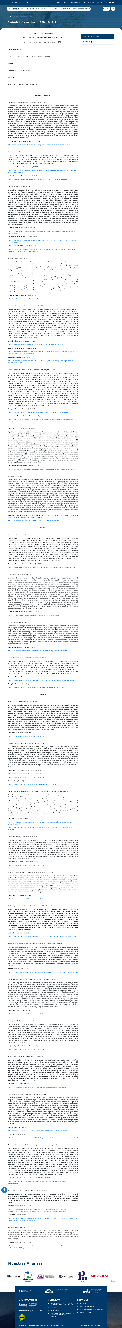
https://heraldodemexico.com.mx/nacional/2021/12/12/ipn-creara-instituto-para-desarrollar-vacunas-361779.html (43, 1138)
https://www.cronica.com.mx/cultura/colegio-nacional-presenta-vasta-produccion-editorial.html (37, 1087)
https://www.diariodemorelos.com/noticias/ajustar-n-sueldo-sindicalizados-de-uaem (34, 299)
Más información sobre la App (27, 1307)
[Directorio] (27, 2)
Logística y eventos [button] (85, 1312)
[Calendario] (30, 2)
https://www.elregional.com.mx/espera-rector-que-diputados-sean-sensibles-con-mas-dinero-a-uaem (39, 145)
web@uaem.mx (55, 1316)
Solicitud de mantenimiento (87, 1306)
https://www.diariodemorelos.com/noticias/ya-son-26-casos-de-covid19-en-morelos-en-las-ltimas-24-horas (41, 680)
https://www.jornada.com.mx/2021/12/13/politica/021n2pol (26, 1014)
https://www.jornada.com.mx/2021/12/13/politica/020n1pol (26, 777)
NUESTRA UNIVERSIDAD (27, 9)
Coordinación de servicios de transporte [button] (91, 1309)
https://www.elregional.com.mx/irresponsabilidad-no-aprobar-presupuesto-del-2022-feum (35, 344)
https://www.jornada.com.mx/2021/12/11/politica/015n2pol (26, 899)
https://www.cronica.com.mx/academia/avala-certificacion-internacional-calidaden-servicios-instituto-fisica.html (42, 936)
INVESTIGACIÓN (53, 9)
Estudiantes (57, 2)
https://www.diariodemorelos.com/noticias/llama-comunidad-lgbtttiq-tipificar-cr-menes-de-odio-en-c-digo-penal (42, 567)
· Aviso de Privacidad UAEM (85, 1325)
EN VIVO (107, 9)
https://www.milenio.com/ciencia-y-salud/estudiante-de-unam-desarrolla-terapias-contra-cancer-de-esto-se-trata (43, 972)
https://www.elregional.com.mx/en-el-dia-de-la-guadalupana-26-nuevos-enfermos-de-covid (36, 687)
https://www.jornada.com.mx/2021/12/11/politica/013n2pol (26, 1049)
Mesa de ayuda (84, 1303)
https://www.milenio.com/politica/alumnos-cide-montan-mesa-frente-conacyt (32, 784)
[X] (107, 2)
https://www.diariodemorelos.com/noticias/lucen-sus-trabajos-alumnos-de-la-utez (33, 615)
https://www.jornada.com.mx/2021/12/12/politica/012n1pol (26, 774)
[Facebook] (104, 2)
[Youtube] (110, 2)
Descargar (86, 42)
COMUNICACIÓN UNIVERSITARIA (81, 9)
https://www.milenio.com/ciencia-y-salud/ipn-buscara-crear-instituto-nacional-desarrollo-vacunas (38, 1131)
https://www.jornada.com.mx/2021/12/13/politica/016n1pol (26, 736)
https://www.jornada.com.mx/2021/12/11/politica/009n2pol (26, 865)
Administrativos (75, 2)
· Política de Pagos (98, 1325)
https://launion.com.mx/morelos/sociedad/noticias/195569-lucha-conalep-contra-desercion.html (37, 651)
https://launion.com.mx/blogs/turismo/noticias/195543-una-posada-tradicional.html (33, 521)
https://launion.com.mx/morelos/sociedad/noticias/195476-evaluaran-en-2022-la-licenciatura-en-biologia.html (41, 469)
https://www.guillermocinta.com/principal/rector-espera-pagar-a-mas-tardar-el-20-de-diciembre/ (37, 179)
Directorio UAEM (55, 1310)
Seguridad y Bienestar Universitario (92, 2)
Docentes (65, 2)
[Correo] (113, 2)
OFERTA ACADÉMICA (41, 9)
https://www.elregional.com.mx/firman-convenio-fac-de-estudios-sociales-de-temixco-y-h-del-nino (38, 412)
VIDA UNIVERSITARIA (64, 9)
